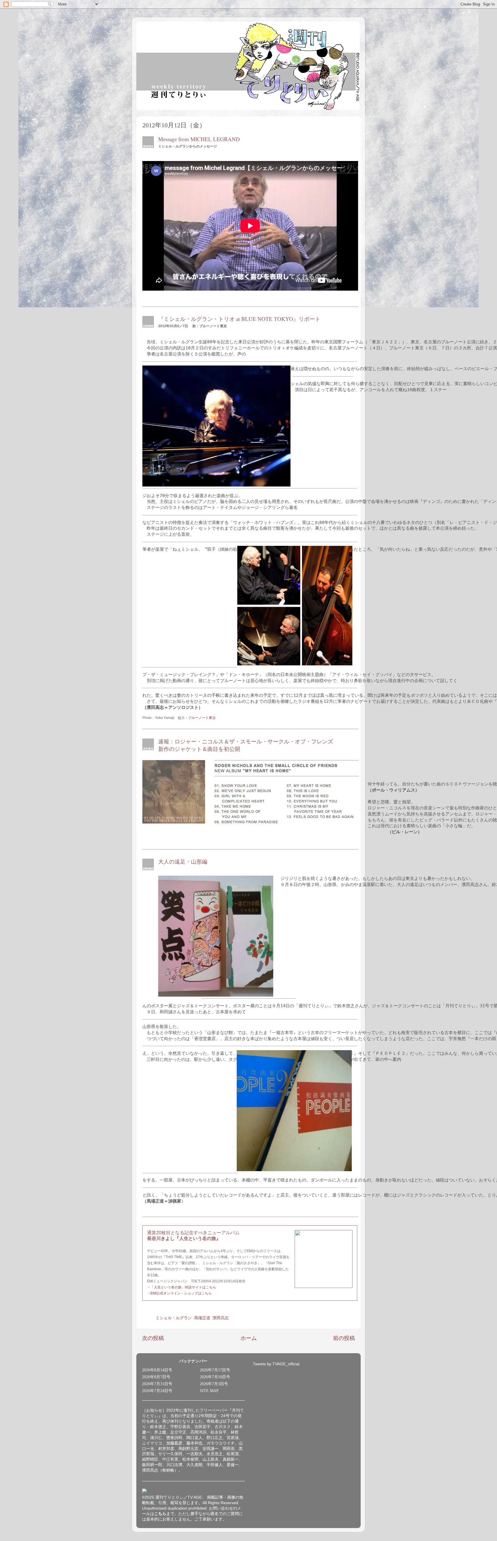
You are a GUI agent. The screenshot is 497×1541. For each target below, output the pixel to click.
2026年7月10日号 (215, 1377)
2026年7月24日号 (157, 1391)
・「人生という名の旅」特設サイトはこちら (181, 1287)
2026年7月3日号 (214, 1384)
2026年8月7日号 (156, 1377)
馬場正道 (202, 1318)
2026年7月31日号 (157, 1384)
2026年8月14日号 (157, 1370)
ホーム (248, 1338)
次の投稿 (153, 1338)
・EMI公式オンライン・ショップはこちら (179, 1293)
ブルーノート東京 (202, 718)
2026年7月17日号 (215, 1370)
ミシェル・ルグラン (174, 1318)
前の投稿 (344, 1338)
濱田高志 (221, 1318)
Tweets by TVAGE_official (276, 1364)
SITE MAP (209, 1391)
